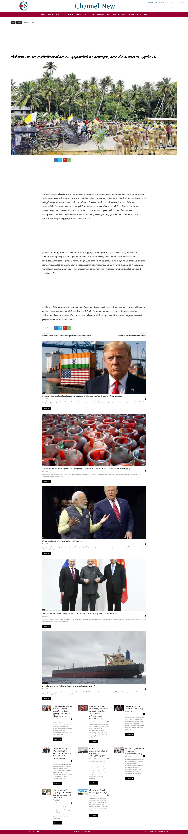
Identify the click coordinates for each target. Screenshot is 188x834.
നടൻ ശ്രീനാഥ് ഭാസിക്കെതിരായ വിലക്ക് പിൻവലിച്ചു (132, 335)
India (43, 392)
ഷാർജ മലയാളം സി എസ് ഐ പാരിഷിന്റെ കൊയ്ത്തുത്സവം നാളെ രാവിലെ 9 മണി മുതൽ (66, 335)
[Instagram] (156, 2)
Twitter (172, 2)
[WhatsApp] (69, 160)
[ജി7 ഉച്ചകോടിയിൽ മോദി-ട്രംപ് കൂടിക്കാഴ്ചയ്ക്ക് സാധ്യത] (94, 512)
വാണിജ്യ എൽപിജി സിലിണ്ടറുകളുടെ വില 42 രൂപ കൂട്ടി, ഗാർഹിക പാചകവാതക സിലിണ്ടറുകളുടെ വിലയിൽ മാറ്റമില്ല (86, 469)
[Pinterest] (65, 160)
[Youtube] (176, 2)
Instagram (161, 2)
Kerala (13, 22)
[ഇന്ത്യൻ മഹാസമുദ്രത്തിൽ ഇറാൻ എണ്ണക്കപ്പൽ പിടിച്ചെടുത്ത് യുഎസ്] (94, 657)
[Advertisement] (94, 40)
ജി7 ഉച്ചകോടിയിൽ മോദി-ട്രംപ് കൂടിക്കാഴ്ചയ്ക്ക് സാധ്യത (62, 541)
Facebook (150, 2)
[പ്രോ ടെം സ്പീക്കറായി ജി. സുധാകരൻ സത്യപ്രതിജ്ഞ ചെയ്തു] (119, 750)
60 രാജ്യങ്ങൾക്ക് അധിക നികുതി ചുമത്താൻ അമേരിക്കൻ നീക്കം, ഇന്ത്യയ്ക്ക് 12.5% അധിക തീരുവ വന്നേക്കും (82, 396)
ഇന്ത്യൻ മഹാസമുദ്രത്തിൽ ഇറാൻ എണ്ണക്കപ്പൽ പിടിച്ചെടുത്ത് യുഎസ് (68, 686)
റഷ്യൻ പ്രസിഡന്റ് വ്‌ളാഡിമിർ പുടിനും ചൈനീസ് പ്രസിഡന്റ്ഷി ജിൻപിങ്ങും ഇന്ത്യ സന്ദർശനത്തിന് (79, 614)
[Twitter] (167, 2)
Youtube (181, 2)
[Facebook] (146, 2)
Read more (46, 408)
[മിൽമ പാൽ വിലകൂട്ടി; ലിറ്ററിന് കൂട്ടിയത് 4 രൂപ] (83, 792)
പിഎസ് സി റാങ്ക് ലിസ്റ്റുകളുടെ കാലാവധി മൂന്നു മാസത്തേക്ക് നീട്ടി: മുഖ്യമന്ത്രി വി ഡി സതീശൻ (62, 795)
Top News (19, 22)
